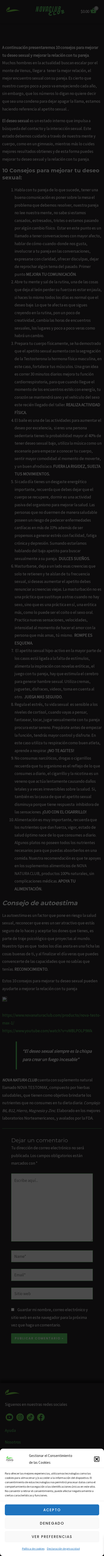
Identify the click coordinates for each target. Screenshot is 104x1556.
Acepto (52, 1509)
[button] (96, 1459)
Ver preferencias (52, 1536)
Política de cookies (33, 1548)
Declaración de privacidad (63, 1548)
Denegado (52, 1523)
